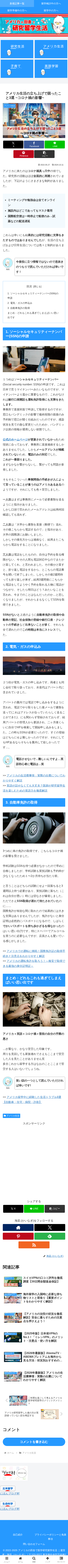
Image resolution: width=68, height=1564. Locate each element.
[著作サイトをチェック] (18, 1227)
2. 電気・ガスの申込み (19, 303)
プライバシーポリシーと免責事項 (50, 1536)
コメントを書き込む (34, 1442)
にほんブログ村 (10, 1493)
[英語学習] (51, 69)
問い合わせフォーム (34, 1544)
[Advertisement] (34, 1160)
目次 (29, 286)
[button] (44, 154)
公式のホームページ (15, 439)
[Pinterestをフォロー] (18, 1236)
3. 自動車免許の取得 (18, 308)
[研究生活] (17, 49)
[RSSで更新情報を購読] (33, 1244)
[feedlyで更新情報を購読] (49, 1236)
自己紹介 (18, 1534)
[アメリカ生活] (51, 49)
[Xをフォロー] (49, 1227)
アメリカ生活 (13, 1116)
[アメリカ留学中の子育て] (17, 69)
